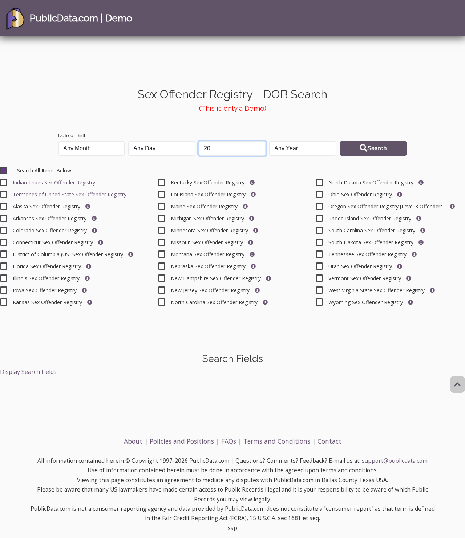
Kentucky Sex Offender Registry (208, 182)
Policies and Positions (182, 441)
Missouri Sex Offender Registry (207, 242)
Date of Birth (72, 135)
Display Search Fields (28, 372)
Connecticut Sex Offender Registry (53, 242)
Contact (329, 441)
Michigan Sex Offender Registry (208, 218)
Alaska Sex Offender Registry (47, 206)
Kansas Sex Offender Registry (48, 302)
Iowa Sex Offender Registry (45, 290)
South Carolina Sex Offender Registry (372, 230)
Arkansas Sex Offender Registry (50, 218)
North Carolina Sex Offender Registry (215, 302)
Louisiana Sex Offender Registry (209, 194)
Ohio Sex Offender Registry (360, 194)
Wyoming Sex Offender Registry (366, 302)
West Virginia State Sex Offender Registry (377, 290)
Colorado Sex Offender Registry (50, 230)
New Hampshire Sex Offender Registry (216, 278)
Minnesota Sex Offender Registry (210, 230)
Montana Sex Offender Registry (208, 254)
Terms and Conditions (276, 441)
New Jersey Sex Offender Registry (211, 290)
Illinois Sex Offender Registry (47, 278)
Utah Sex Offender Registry (360, 266)
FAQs (228, 441)
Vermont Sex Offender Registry (365, 278)
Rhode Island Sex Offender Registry (370, 218)
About (133, 441)
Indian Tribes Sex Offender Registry (54, 182)
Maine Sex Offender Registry (205, 206)
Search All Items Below (44, 170)
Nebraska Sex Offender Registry (209, 266)
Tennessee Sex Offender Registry (368, 254)
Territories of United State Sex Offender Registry (69, 194)
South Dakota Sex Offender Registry (371, 242)
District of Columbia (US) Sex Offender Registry (69, 254)
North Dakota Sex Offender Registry (371, 182)
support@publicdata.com (395, 461)
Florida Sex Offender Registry (47, 266)
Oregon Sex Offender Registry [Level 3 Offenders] (387, 206)
